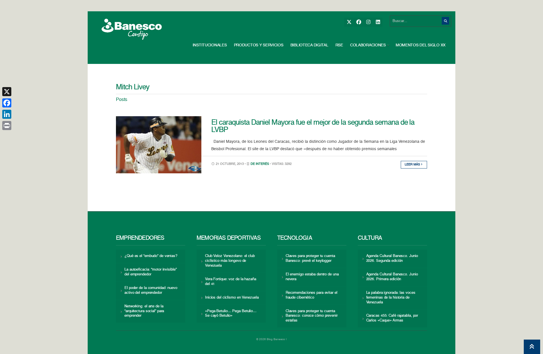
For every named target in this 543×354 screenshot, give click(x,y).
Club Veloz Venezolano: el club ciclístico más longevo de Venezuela (230, 260)
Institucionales (210, 45)
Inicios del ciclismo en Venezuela (232, 297)
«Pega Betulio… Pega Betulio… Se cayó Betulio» (231, 313)
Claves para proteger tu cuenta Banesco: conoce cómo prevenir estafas (312, 316)
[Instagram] (368, 22)
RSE (339, 45)
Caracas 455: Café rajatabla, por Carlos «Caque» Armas (392, 318)
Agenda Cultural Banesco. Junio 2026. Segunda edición (392, 258)
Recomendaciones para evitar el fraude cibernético (311, 295)
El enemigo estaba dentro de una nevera (312, 277)
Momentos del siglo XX (420, 45)
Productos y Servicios (258, 45)
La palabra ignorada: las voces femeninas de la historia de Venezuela (390, 297)
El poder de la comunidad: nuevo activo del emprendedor (150, 290)
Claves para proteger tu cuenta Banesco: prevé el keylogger (310, 258)
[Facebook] (358, 22)
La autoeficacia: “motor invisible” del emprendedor (150, 272)
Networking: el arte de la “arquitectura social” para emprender (144, 311)
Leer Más (413, 164)
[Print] (6, 125)
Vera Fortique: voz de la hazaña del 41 (230, 281)
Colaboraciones (368, 45)
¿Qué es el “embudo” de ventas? (150, 256)
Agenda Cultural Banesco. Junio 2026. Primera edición (392, 277)
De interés (260, 164)
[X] (349, 22)
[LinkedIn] (377, 22)
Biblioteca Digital (309, 45)
